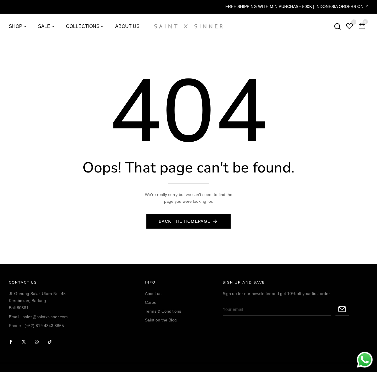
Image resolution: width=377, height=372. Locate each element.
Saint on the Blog (161, 320)
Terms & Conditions (163, 311)
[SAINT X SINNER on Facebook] (11, 341)
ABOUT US (127, 26)
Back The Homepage (185, 221)
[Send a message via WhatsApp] (364, 360)
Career (151, 302)
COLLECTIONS (83, 26)
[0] (349, 27)
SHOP (15, 26)
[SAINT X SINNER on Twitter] (24, 341)
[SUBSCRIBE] (342, 309)
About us (153, 293)
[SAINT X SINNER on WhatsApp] (37, 341)
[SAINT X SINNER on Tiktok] (50, 341)
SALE (44, 26)
